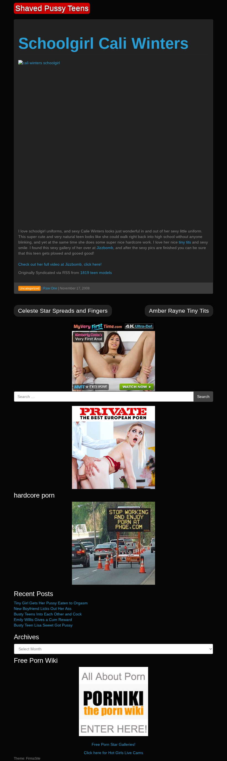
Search (203, 396)
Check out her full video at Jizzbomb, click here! (60, 264)
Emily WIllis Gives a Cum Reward (43, 619)
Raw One (50, 288)
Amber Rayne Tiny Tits (179, 310)
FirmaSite (33, 758)
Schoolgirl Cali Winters (103, 43)
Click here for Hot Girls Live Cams (113, 752)
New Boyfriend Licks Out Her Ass (42, 608)
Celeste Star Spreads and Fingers (63, 310)
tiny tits (185, 242)
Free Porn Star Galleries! (113, 744)
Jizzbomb (105, 247)
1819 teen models (96, 272)
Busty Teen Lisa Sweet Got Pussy (43, 625)
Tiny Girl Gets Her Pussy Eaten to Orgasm (51, 603)
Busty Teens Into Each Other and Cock (48, 614)
